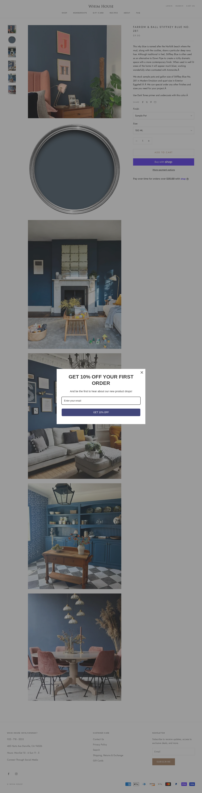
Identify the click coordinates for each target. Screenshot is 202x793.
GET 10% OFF (101, 412)
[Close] (141, 372)
